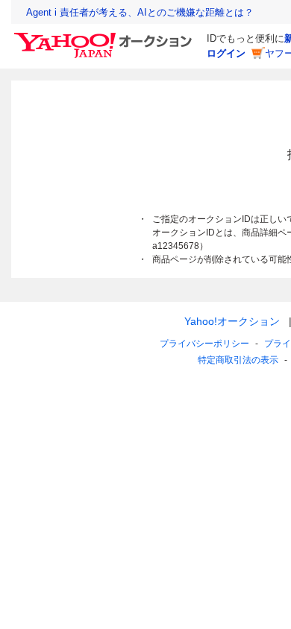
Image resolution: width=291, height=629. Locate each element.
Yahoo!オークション (232, 321)
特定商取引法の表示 (238, 360)
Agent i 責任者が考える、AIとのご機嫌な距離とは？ (140, 12)
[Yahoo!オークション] (105, 36)
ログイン (226, 53)
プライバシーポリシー (204, 343)
